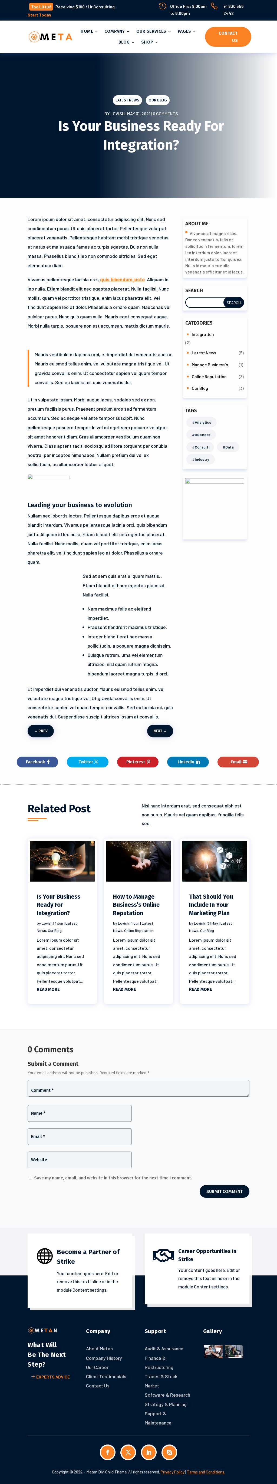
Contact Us (228, 37)
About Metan (99, 1348)
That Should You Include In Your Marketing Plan (211, 905)
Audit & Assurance (164, 1348)
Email (236, 761)
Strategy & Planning (166, 1404)
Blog (124, 42)
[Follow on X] (128, 1452)
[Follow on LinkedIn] (149, 1452)
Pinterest (135, 761)
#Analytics (201, 422)
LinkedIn (186, 761)
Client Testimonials (106, 1376)
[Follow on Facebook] (107, 1452)
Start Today (39, 14)
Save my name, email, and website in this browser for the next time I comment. (113, 1177)
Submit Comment (224, 1191)
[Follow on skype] (169, 1452)
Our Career (97, 1367)
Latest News (127, 100)
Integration (203, 334)
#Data (228, 447)
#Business (201, 434)
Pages (184, 31)
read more (48, 989)
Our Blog (158, 100)
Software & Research (167, 1395)
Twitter (85, 761)
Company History (104, 1358)
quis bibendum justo (122, 279)
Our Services (151, 31)
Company (114, 31)
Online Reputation (209, 376)
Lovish (117, 113)
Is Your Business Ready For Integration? (58, 905)
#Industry (200, 459)
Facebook (35, 761)
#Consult (200, 447)
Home (87, 31)
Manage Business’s (210, 364)
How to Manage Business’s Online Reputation (136, 905)
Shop (147, 42)
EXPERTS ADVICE (53, 1376)
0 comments (165, 113)
